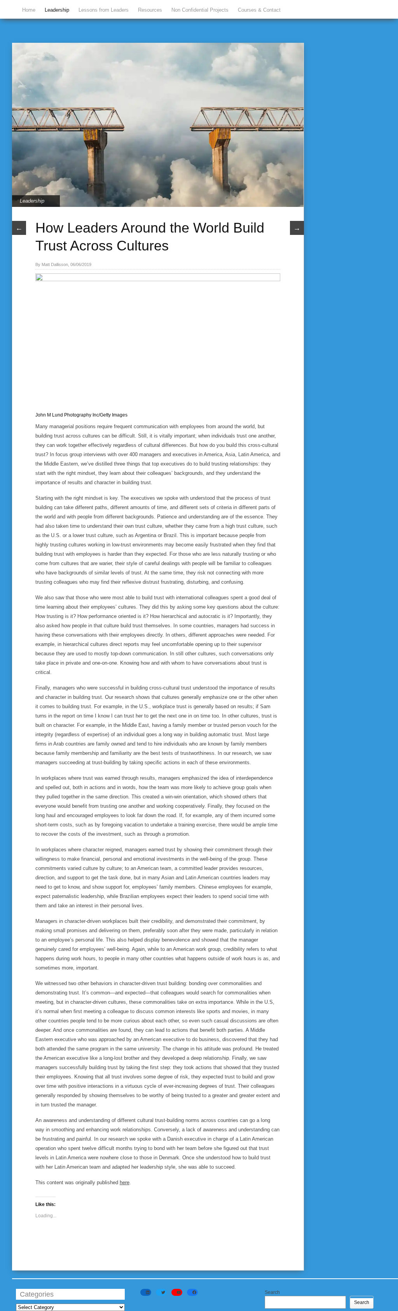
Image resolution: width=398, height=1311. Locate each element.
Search (272, 1292)
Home (28, 10)
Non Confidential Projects (200, 10)
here (124, 1182)
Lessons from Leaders (104, 10)
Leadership (57, 10)
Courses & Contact (259, 10)
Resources (150, 10)
